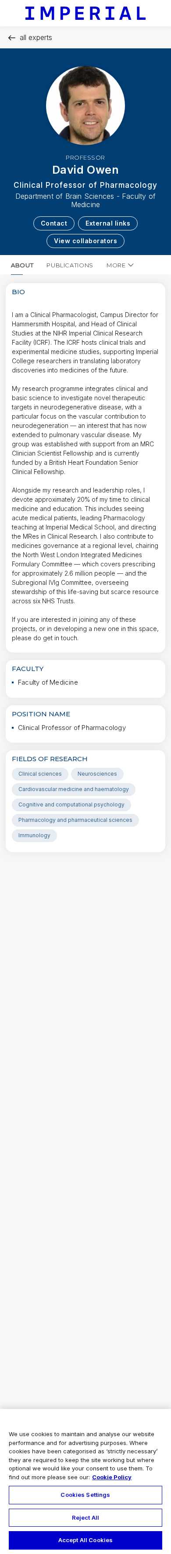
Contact (54, 223)
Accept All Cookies (85, 1539)
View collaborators (85, 240)
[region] (85, 1481)
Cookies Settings (85, 1494)
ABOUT (22, 265)
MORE (116, 265)
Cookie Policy (112, 1477)
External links (108, 223)
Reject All (85, 1517)
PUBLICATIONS (69, 265)
